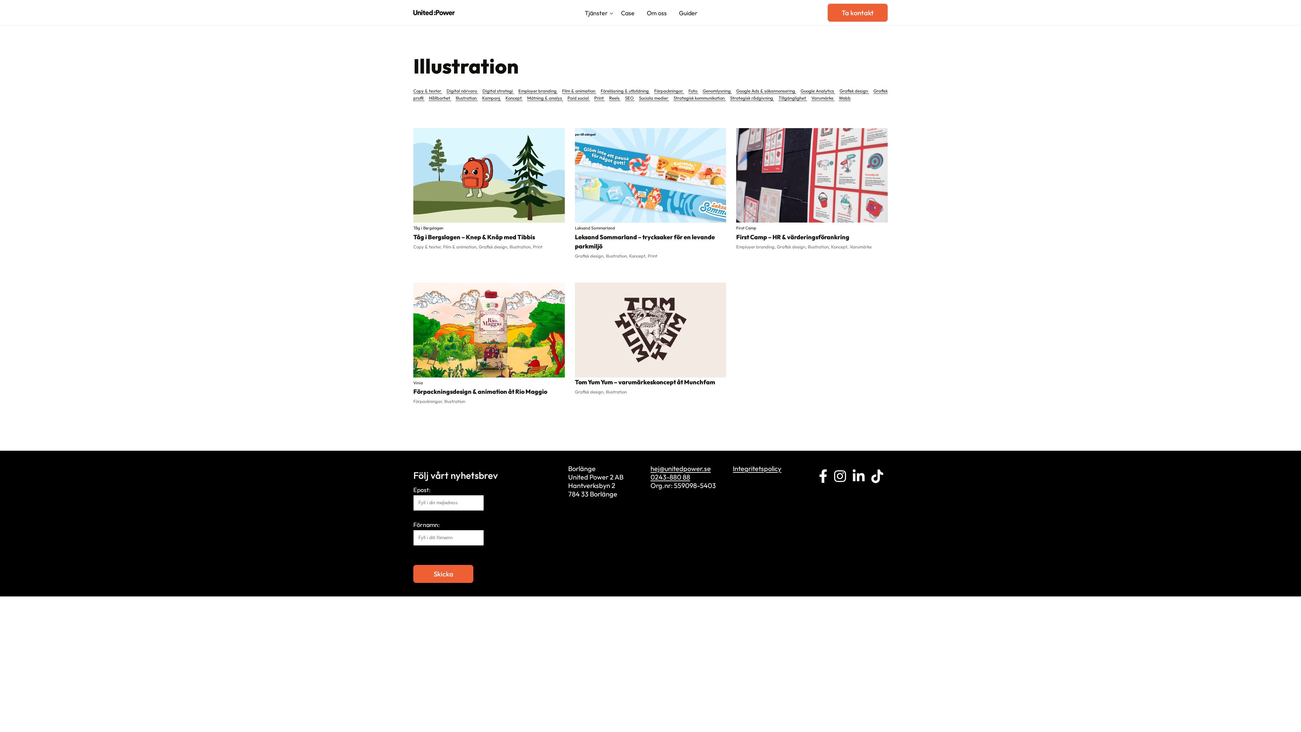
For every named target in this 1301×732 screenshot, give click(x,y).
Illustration (467, 98)
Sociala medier (654, 98)
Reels (615, 98)
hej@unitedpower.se (680, 468)
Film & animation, (461, 246)
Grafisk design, (494, 246)
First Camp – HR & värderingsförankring (792, 237)
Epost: (422, 490)
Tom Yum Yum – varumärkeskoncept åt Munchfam (645, 382)
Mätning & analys (545, 98)
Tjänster (596, 13)
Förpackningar (669, 91)
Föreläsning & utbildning (625, 91)
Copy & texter (427, 91)
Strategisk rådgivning (752, 98)
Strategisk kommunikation (700, 98)
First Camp (746, 227)
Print (599, 98)
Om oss (657, 13)
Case (628, 13)
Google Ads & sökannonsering (766, 91)
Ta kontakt (858, 12)
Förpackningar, (428, 401)
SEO (630, 98)
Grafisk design (854, 91)
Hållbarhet (440, 98)
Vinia (418, 382)
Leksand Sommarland (595, 227)
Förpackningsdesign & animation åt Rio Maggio (480, 391)
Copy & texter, (428, 246)
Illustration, (521, 246)
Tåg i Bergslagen (428, 227)
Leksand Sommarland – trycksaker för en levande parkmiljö (645, 241)
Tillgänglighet (793, 98)
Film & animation (579, 91)
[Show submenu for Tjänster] (611, 14)
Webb (845, 98)
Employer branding (538, 91)
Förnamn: (426, 525)
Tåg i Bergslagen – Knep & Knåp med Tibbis (474, 237)
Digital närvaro (462, 91)
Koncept (514, 98)
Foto (693, 91)
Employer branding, (756, 246)
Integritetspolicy (757, 468)
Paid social (578, 98)
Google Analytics (818, 91)
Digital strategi (498, 91)
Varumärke (822, 98)
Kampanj (491, 98)
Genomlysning (717, 91)
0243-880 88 (670, 477)
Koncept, (638, 256)
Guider (688, 13)
